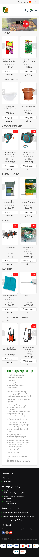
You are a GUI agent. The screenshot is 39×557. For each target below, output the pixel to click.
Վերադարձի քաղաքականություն (14, 520)
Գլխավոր (6, 478)
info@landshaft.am (10, 503)
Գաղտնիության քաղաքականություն (15, 513)
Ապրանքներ (7, 482)
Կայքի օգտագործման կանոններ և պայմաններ (18, 516)
